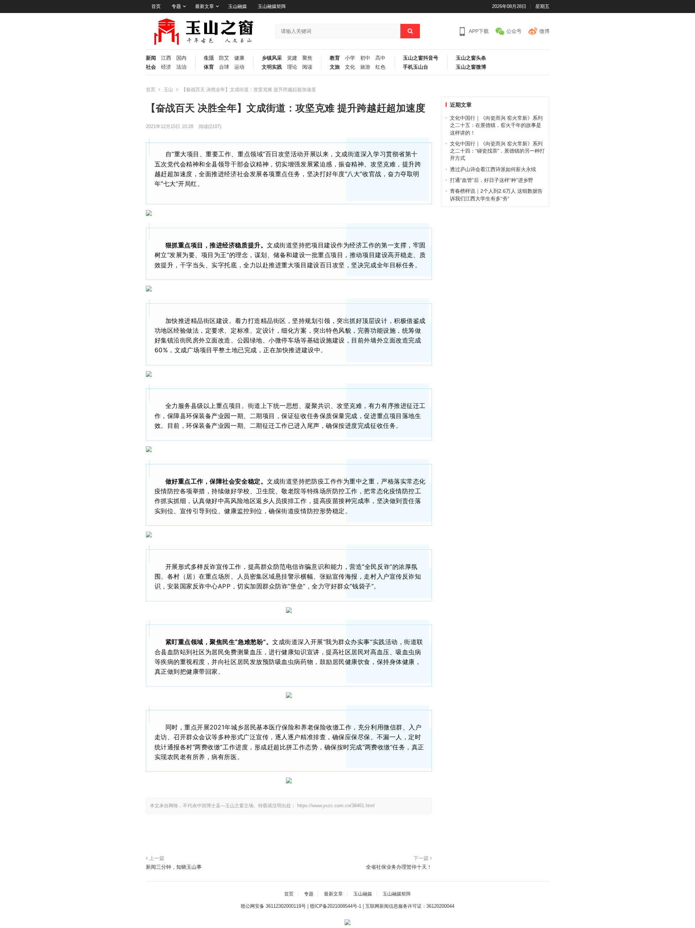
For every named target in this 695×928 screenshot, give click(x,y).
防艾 (224, 58)
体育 (209, 67)
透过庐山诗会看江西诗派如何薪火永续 (493, 169)
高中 (380, 58)
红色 (380, 67)
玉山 (168, 89)
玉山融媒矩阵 (272, 6)
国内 (181, 58)
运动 (239, 67)
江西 (166, 58)
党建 (292, 58)
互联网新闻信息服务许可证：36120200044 (409, 906)
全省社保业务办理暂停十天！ (399, 867)
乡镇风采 (272, 58)
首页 (156, 6)
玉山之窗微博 (471, 67)
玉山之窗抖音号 (420, 58)
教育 (335, 58)
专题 (176, 6)
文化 (350, 67)
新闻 (151, 58)
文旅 (335, 67)
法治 (181, 67)
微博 (544, 31)
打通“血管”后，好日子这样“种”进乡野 (491, 180)
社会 (151, 67)
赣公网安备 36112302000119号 (273, 906)
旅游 (365, 67)
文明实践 (272, 67)
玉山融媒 (237, 6)
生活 (209, 58)
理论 (292, 67)
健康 (239, 58)
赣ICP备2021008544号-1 (335, 906)
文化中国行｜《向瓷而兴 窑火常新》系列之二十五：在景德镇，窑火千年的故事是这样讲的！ (496, 125)
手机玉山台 (415, 67)
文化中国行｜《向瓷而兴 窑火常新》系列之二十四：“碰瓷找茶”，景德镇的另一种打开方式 (497, 151)
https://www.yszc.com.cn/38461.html (336, 805)
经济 (166, 67)
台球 (224, 67)
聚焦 (307, 58)
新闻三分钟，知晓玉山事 (174, 867)
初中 (365, 58)
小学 (350, 58)
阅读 (307, 67)
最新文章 (204, 6)
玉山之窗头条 (471, 58)
